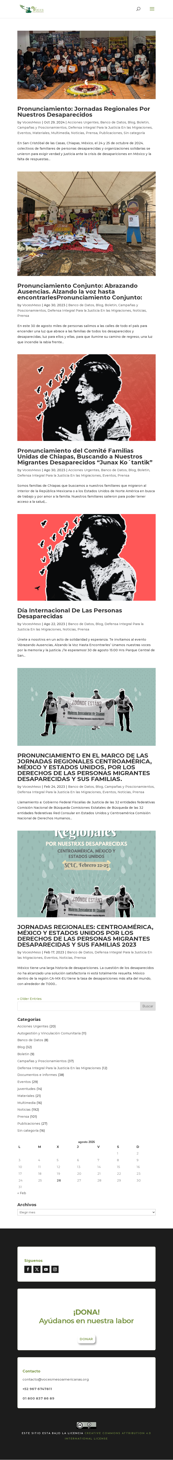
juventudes (26, 1089)
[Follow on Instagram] (55, 1269)
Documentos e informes (37, 1075)
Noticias (77, 133)
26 (59, 1180)
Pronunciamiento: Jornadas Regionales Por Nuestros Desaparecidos (83, 111)
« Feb (21, 1193)
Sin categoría (134, 133)
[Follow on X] (37, 1269)
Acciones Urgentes (83, 122)
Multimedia (60, 133)
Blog (131, 122)
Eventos (24, 133)
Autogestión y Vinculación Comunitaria (49, 1033)
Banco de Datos (113, 122)
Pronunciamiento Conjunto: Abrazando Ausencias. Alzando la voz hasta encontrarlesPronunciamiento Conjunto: (79, 291)
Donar (86, 1339)
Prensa (92, 133)
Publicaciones (110, 133)
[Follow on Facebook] (28, 1269)
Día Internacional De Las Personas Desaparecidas (69, 613)
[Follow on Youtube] (46, 1269)
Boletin (143, 122)
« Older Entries (29, 999)
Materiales (41, 133)
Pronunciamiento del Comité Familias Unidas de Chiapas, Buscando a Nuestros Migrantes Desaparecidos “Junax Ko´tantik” (85, 456)
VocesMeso (31, 122)
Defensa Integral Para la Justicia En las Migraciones (110, 127)
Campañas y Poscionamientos (42, 127)
